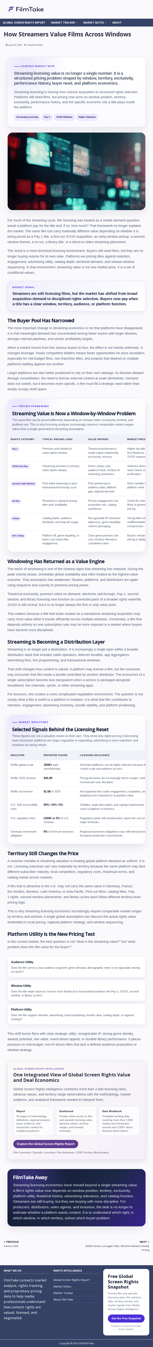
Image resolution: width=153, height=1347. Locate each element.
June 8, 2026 (15, 44)
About (117, 22)
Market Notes (93, 22)
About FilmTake (63, 1299)
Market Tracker (63, 22)
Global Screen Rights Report (24, 22)
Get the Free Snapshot (126, 1318)
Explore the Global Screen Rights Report (45, 1144)
